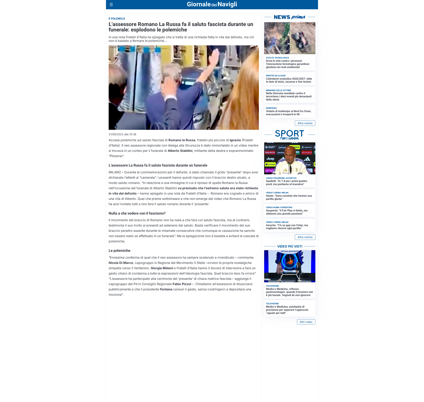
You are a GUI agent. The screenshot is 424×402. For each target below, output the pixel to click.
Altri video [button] (306, 322)
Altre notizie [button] (305, 123)
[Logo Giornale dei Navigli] (212, 5)
